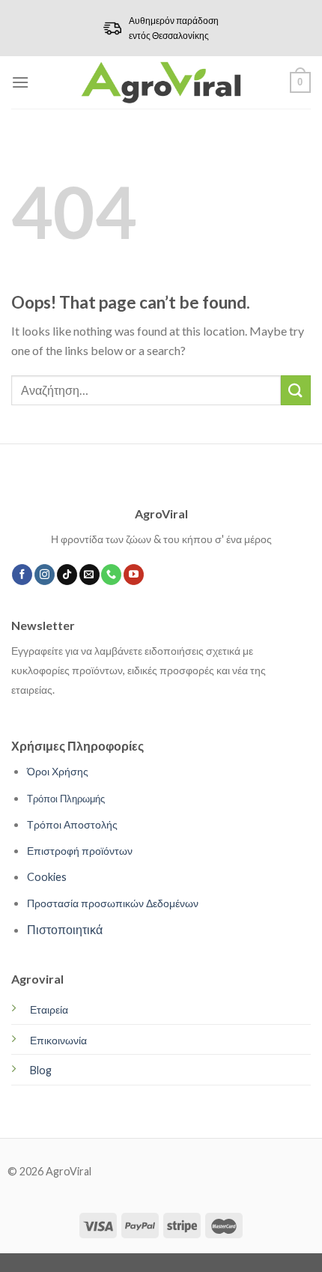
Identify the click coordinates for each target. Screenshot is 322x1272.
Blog (41, 1070)
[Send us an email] (89, 574)
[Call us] (111, 574)
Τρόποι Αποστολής (72, 824)
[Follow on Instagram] (44, 574)
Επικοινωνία (58, 1040)
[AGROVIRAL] (161, 82)
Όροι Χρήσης (57, 771)
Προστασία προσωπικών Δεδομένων (112, 903)
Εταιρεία (49, 1009)
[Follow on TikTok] (67, 574)
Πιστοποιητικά (65, 929)
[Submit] (296, 390)
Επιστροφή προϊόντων (80, 850)
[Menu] (20, 82)
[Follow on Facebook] (22, 574)
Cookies (47, 876)
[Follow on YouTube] (134, 574)
